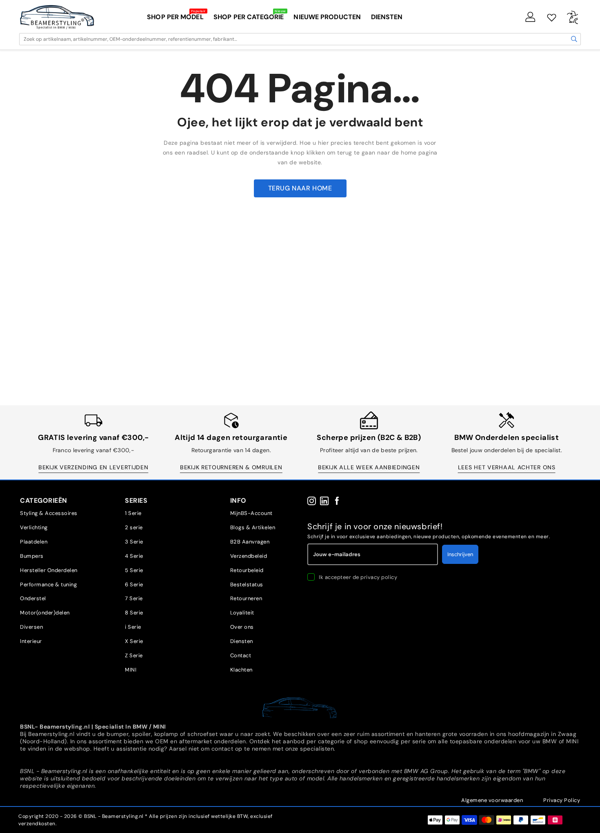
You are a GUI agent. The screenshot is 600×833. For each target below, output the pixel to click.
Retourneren (246, 598)
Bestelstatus (246, 584)
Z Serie (134, 655)
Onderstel (33, 598)
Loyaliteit (242, 612)
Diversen (31, 626)
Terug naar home (300, 188)
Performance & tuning (48, 584)
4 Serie (134, 555)
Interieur (31, 641)
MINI (130, 669)
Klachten (241, 669)
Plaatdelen (33, 541)
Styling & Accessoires (49, 513)
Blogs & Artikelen (253, 527)
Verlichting (34, 527)
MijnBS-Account (251, 513)
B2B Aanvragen (250, 541)
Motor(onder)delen (45, 612)
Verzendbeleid (248, 555)
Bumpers (32, 555)
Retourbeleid (247, 570)
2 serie (134, 527)
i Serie (133, 626)
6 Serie (134, 584)
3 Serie (134, 541)
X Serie (134, 641)
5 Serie (134, 570)
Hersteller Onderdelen (49, 570)
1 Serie (133, 513)
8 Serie (134, 612)
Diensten (241, 641)
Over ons (242, 626)
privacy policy (378, 577)
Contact (240, 655)
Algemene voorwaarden (492, 800)
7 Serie (134, 598)
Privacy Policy (561, 800)
